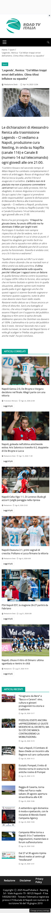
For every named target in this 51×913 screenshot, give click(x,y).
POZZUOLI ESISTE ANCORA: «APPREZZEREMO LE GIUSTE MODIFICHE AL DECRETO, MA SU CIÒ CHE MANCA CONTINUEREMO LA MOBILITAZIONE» (34, 728)
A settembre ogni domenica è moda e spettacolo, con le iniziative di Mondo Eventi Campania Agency (33, 813)
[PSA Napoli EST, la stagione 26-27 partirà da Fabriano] (25, 585)
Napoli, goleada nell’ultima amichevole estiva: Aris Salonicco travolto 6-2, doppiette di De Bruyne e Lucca (25, 447)
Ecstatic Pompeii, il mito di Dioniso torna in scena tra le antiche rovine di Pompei (34, 769)
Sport (5, 64)
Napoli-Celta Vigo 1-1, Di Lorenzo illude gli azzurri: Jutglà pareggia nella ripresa (24, 498)
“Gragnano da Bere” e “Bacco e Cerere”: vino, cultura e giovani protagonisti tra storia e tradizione (31, 702)
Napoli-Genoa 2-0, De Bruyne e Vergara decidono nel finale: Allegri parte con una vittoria (23, 392)
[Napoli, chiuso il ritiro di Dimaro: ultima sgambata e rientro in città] (25, 640)
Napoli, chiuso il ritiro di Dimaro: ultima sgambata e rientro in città (23, 662)
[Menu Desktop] (4, 42)
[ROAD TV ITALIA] (23, 26)
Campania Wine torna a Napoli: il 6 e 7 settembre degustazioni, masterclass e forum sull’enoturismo (33, 837)
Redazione (9, 880)
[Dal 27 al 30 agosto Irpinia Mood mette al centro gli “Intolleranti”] (8, 855)
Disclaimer (25, 880)
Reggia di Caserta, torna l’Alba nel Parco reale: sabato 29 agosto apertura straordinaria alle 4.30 (33, 792)
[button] (48, 42)
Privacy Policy (39, 880)
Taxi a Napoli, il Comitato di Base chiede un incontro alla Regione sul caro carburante (34, 751)
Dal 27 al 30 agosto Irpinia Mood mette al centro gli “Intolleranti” (32, 856)
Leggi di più (8, 406)
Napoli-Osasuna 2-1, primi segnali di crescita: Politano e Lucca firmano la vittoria (25, 551)
